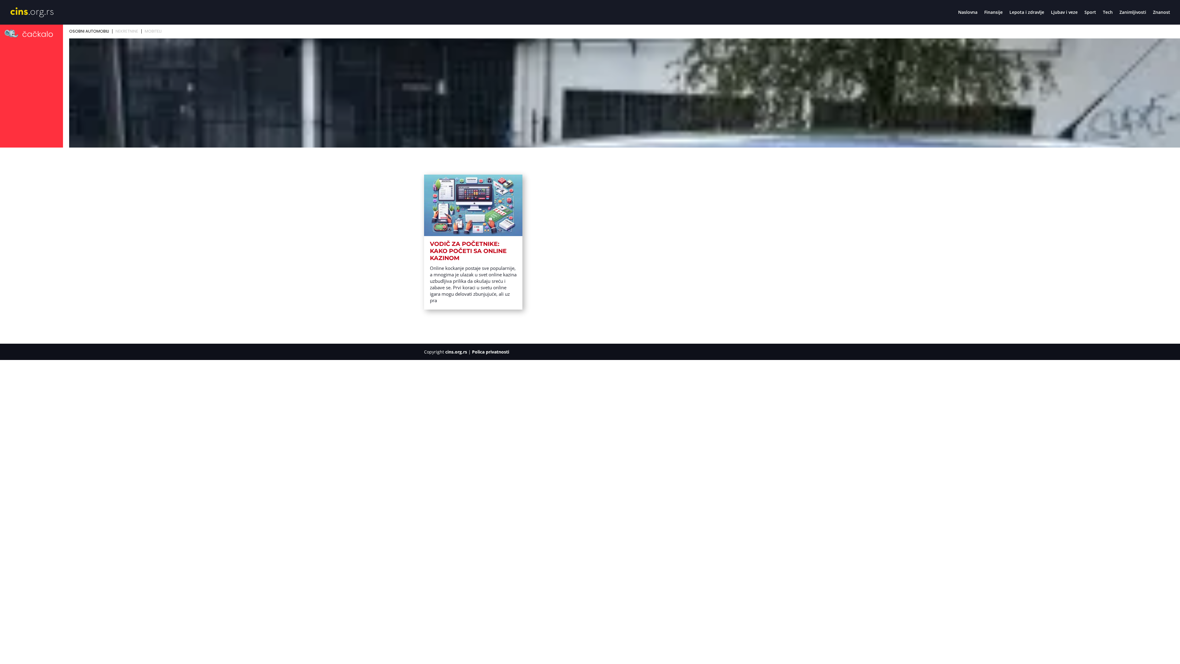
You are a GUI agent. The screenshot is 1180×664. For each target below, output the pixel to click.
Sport (1090, 12)
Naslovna (967, 12)
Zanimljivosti (1132, 12)
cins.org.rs (456, 352)
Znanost (1161, 12)
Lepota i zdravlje (1026, 12)
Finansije (993, 12)
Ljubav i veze (1064, 12)
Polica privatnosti (490, 352)
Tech (1108, 12)
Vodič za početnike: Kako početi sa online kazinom (468, 251)
